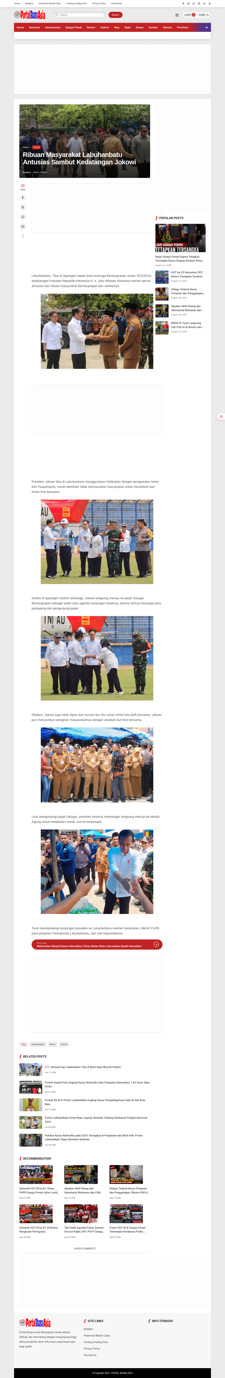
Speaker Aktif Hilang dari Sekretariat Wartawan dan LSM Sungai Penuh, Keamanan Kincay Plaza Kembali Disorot (83, 1190)
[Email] (22, 226)
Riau (116, 27)
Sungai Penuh (74, 27)
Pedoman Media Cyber (50, 3)
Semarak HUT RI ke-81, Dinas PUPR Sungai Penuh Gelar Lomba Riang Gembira (39, 1190)
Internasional (52, 27)
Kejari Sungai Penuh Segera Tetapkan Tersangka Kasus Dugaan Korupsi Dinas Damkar (178, 259)
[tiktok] (209, 3)
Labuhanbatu (37, 1044)
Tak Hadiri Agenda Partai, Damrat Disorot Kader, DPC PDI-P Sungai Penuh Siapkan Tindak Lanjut (84, 1230)
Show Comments (84, 1248)
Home (17, 3)
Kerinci (91, 27)
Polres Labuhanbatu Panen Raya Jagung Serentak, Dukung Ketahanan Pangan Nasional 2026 (96, 1119)
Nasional (34, 27)
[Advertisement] (112, 69)
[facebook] (183, 3)
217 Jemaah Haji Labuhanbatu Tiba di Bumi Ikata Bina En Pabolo (83, 1067)
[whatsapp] (193, 3)
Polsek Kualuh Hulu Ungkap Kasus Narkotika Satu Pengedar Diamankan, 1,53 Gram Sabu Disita (97, 1084)
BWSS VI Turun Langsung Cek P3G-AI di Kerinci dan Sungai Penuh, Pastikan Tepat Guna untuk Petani (186, 325)
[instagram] (199, 3)
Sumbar (153, 27)
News (52, 1044)
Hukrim (104, 27)
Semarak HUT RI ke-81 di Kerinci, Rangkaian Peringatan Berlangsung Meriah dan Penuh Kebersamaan (38, 1230)
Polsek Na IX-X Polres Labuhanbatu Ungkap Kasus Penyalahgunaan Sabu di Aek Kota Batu (95, 1102)
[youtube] (204, 3)
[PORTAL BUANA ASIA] (29, 14)
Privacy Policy (99, 3)
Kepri (128, 27)
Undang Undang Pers (76, 3)
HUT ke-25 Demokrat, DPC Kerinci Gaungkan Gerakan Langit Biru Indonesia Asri (187, 275)
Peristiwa (182, 27)
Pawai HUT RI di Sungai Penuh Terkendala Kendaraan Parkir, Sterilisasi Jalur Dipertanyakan (127, 1230)
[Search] (177, 15)
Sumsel (167, 27)
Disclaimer (116, 3)
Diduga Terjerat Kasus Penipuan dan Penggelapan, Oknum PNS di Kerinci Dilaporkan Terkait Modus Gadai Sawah (129, 1190)
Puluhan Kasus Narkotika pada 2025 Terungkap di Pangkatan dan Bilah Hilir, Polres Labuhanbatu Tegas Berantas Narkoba (94, 1137)
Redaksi (29, 3)
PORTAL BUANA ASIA (122, 1373)
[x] (188, 3)
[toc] (221, 416)
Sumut (139, 27)
